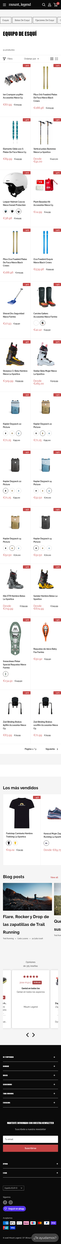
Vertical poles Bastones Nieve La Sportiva (44, 150)
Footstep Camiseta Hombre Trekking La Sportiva (19, 835)
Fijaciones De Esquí (44, 20)
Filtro (10, 59)
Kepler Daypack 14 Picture (42, 483)
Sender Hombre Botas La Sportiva (45, 597)
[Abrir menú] (4, 5)
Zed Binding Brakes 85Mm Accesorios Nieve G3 (14, 725)
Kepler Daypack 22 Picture (12, 425)
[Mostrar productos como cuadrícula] (51, 58)
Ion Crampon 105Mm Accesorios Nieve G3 (13, 96)
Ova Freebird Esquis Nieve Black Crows (43, 261)
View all (54, 877)
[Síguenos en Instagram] (11, 1202)
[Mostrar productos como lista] (56, 58)
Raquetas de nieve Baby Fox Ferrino (45, 650)
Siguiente (50, 749)
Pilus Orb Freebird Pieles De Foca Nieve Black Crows (45, 97)
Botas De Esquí (22, 20)
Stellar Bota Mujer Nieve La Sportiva (45, 372)
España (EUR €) (11, 1188)
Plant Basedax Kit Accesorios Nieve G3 (43, 203)
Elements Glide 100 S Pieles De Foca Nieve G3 (14, 150)
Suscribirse (30, 1148)
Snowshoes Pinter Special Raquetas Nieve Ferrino (14, 664)
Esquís (6, 20)
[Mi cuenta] (49, 4)
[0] (55, 5)
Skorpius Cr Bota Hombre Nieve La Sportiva (15, 372)
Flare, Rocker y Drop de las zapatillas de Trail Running (26, 924)
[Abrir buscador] (43, 4)
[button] (28, 1035)
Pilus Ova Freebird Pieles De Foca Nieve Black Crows (15, 262)
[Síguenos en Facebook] (5, 1202)
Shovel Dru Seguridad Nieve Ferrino (13, 315)
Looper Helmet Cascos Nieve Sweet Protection (14, 203)
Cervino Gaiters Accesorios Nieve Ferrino (45, 315)
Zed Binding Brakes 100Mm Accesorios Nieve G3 (45, 725)
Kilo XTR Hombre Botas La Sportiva (14, 597)
